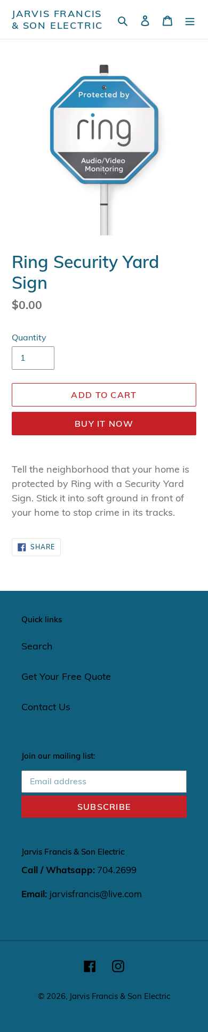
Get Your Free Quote (66, 676)
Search (37, 646)
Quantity (29, 337)
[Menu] (190, 19)
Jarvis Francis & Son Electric (57, 19)
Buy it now (104, 423)
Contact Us (45, 707)
